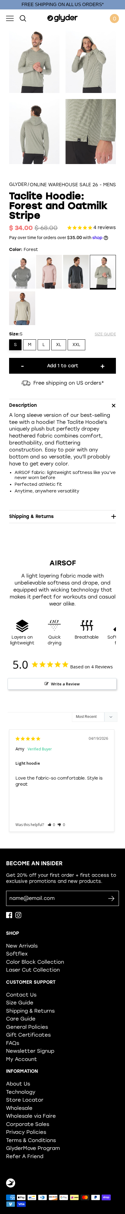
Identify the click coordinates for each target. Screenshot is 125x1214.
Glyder (18, 184)
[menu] (10, 18)
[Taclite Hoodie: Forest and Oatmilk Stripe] (103, 272)
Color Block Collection (35, 962)
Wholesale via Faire (31, 1116)
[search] (23, 18)
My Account (21, 1059)
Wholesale (19, 1108)
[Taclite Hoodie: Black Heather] (22, 272)
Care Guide (20, 1019)
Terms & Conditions (31, 1140)
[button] (51, 824)
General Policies (27, 1027)
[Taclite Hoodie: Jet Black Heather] (76, 272)
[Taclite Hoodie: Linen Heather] (22, 308)
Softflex (17, 954)
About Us (18, 1084)
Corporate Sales (27, 1124)
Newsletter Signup (30, 1051)
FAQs (12, 1043)
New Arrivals (22, 946)
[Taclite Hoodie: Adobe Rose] (49, 272)
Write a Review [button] (65, 684)
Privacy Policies (26, 1132)
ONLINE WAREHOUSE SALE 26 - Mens (73, 185)
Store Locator (24, 1100)
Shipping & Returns (30, 1011)
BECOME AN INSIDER (34, 863)
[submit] (111, 898)
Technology (20, 1092)
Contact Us (21, 995)
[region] (62, 4)
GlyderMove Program (33, 1148)
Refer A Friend (24, 1156)
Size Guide (19, 1003)
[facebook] (9, 916)
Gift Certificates (28, 1035)
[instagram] (18, 916)
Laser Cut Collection (33, 970)
